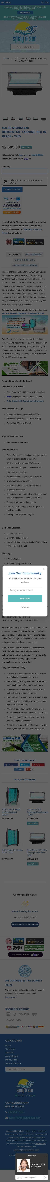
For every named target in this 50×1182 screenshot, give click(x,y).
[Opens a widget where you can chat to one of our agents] (31, 1166)
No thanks (25, 607)
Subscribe (25, 598)
